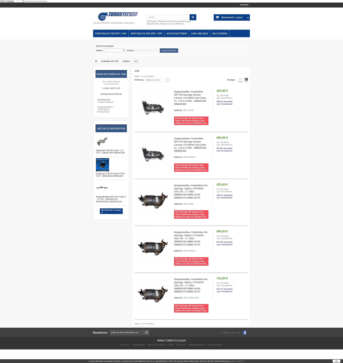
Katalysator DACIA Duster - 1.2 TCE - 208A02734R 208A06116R (110, 151)
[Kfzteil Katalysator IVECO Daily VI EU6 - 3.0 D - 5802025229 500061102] (102, 164)
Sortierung (139, 80)
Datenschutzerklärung (157, 345)
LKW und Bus (199, 33)
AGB (171, 345)
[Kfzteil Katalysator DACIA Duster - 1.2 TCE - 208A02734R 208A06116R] (102, 141)
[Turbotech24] (118, 16)
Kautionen (219, 33)
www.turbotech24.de (171, 340)
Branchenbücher (215, 345)
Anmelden (244, 5)
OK (336, 361)
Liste (246, 82)
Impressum (181, 345)
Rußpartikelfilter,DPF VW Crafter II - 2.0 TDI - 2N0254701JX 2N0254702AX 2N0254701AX (111, 199)
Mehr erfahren (237, 361)
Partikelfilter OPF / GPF (146, 33)
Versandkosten (139, 345)
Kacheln (240, 82)
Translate (43, 1)
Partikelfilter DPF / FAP (110, 33)
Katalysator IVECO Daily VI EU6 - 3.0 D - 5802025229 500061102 (111, 174)
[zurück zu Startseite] (95, 61)
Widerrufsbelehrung (197, 345)
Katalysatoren (176, 33)
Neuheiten (125, 345)
